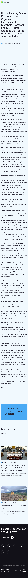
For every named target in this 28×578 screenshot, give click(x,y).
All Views (3, 433)
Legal (15, 570)
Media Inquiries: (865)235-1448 (5, 570)
